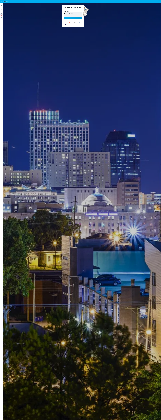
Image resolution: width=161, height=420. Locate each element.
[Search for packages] (1, 9)
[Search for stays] (1, 5)
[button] (1, 1)
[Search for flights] (1, 4)
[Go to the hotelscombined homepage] (6, 1)
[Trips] (1, 13)
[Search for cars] (1, 7)
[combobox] (67, 11)
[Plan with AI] (1, 11)
